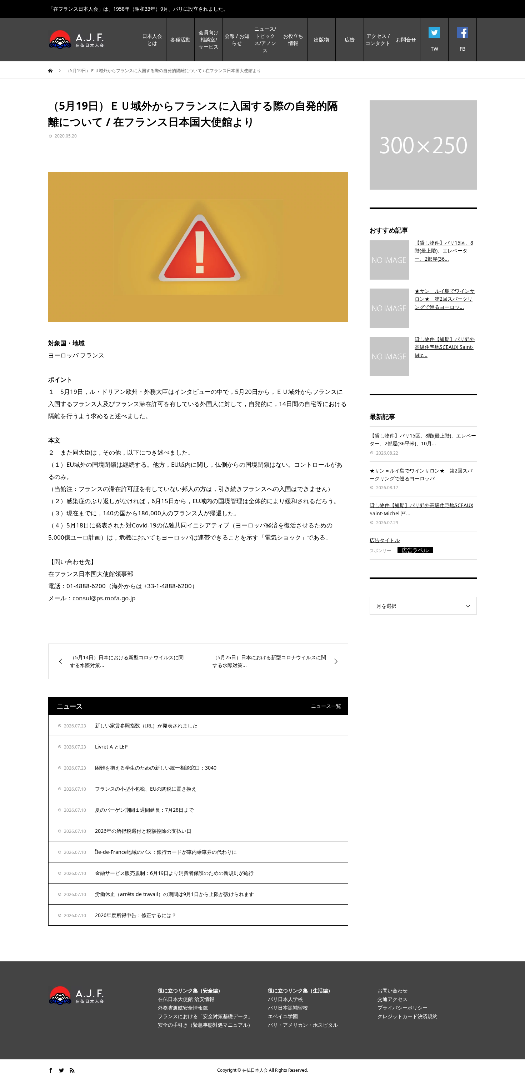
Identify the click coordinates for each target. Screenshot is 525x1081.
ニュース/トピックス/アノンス (265, 39)
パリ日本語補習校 (288, 1007)
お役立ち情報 (293, 39)
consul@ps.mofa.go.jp (103, 598)
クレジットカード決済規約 (408, 1016)
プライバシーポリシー (403, 1007)
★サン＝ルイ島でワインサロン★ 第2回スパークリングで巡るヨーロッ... (445, 298)
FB (462, 48)
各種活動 (180, 39)
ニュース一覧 (326, 705)
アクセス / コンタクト (377, 39)
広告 (350, 39)
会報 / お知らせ (237, 39)
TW (434, 48)
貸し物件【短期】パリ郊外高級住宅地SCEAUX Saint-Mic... (445, 347)
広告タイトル (385, 540)
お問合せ (406, 39)
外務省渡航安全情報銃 (183, 1007)
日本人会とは (152, 39)
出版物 (321, 39)
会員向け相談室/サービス (209, 39)
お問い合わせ (393, 990)
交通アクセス (393, 999)
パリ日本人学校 (285, 999)
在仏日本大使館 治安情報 (186, 999)
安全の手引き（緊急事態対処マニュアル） (205, 1024)
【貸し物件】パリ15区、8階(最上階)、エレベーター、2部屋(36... (444, 250)
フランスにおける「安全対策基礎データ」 (205, 1016)
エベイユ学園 (283, 1016)
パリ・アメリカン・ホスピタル (303, 1024)
